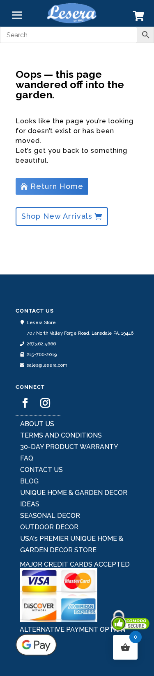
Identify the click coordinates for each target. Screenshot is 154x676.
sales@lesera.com (47, 365)
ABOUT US (37, 424)
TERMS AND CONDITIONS (61, 435)
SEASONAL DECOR (50, 515)
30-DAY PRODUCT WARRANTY (69, 447)
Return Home (56, 186)
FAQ (26, 458)
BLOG (29, 481)
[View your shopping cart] (138, 17)
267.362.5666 (41, 344)
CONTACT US (41, 470)
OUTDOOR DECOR (49, 527)
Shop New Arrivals (56, 216)
